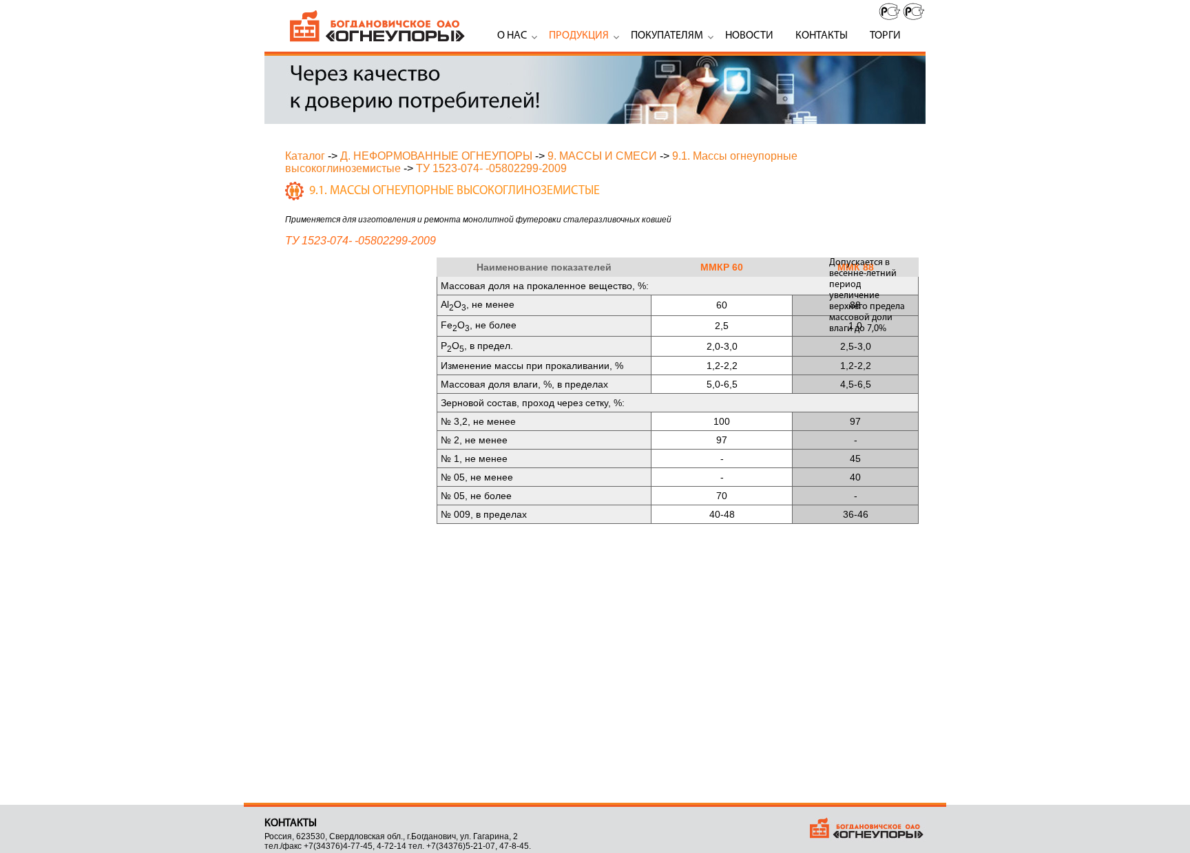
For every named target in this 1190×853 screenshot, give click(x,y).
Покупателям (667, 35)
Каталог (305, 156)
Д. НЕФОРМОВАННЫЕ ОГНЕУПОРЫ (436, 156)
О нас (512, 35)
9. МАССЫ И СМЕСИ (602, 156)
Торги (885, 35)
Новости (749, 35)
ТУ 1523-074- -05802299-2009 (491, 168)
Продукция (579, 35)
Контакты (821, 35)
